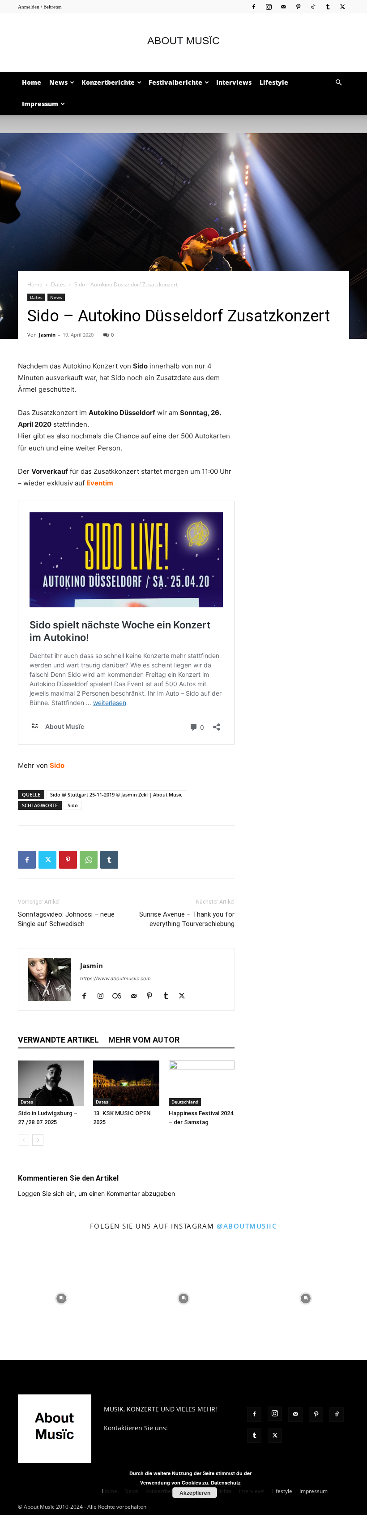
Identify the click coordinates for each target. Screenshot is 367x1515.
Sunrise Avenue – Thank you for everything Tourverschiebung (187, 919)
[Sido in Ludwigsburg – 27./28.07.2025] (51, 1083)
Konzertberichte (108, 82)
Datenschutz (226, 1482)
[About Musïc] (183, 43)
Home (31, 82)
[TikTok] (313, 6)
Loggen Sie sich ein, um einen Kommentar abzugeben (96, 1193)
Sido (57, 765)
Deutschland (184, 1102)
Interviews (234, 82)
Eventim (99, 483)
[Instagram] (268, 6)
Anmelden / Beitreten (40, 6)
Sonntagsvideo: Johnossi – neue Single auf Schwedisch (66, 919)
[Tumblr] (327, 6)
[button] (338, 82)
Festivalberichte (175, 82)
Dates (58, 284)
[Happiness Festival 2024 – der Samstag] (202, 1083)
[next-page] (37, 1140)
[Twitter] (342, 6)
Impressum (40, 104)
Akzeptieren (194, 1493)
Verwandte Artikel (58, 1039)
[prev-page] (23, 1140)
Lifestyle (274, 82)
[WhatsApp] (89, 860)
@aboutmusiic (247, 1225)
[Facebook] (253, 6)
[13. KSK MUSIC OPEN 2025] (126, 1083)
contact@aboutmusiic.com (143, 1437)
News (58, 82)
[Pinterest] (298, 6)
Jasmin (47, 334)
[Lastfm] (120, 996)
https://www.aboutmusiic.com (115, 978)
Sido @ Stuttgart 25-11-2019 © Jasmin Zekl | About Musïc (116, 794)
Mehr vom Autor (143, 1039)
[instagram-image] (61, 1298)
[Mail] (283, 6)
